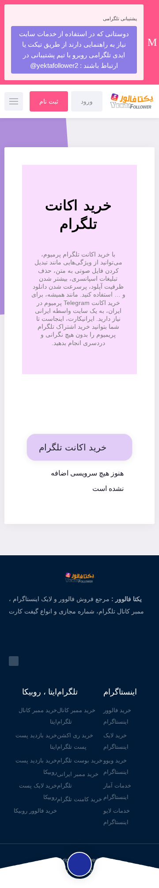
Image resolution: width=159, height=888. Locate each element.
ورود (87, 101)
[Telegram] (14, 661)
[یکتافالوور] (130, 101)
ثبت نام (48, 101)
